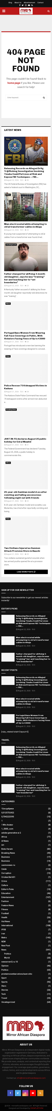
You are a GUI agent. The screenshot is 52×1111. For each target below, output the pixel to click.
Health (4, 917)
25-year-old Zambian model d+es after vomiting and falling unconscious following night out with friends (25, 495)
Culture (4, 885)
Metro (8, 194)
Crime (4, 881)
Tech (3, 994)
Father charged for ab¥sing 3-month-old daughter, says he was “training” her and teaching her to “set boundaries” (25, 278)
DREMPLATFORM (36, 1108)
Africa (8, 462)
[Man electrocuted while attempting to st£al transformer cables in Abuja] (26, 206)
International (7, 925)
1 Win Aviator (7, 825)
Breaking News (11, 409)
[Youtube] (33, 1093)
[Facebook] (10, 1093)
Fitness (4, 909)
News (8, 139)
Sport (3, 978)
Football (5, 913)
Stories (4, 990)
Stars (3, 986)
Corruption (6, 873)
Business (5, 857)
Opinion (4, 966)
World (8, 303)
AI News (5, 841)
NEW (3, 941)
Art (2, 845)
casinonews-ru (8, 865)
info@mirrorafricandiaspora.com (31, 1078)
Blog (10, 3)
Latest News (12, 130)
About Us (17, 3)
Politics (7, 954)
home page (13, 82)
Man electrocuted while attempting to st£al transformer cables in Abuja (25, 225)
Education (6, 893)
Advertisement (29, 3)
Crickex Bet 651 (8, 877)
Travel (4, 998)
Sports (4, 982)
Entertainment (7, 897)
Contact (40, 3)
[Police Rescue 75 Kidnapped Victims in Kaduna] (26, 368)
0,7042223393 (7, 817)
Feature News (7, 905)
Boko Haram (7, 849)
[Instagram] (25, 1093)
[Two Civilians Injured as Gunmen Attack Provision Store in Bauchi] (26, 530)
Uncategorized (11, 244)
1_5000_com (7, 829)
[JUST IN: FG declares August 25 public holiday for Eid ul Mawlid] (26, 421)
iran (3, 933)
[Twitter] (18, 1093)
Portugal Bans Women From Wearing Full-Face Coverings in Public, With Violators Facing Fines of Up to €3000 (24, 335)
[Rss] (40, 1093)
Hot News (5, 921)
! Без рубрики (7, 809)
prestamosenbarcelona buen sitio (16, 974)
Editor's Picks (7, 889)
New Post (5, 945)
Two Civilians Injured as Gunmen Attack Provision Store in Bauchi (22, 549)
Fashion (5, 901)
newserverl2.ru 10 (9, 962)
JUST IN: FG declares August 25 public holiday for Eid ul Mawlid (25, 440)
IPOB (3, 929)
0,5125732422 (7, 813)
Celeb (4, 869)
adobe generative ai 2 (11, 833)
